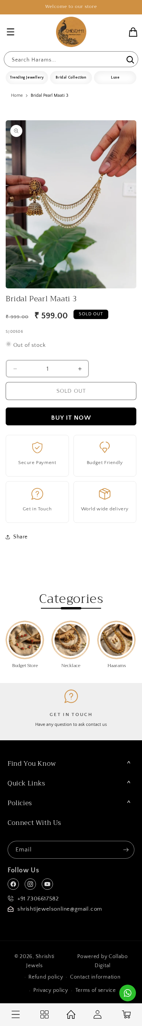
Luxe (115, 78)
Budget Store (25, 666)
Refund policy (45, 977)
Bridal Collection (71, 78)
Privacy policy (50, 990)
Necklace (70, 666)
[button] (10, 32)
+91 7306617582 (38, 898)
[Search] (129, 60)
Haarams (117, 666)
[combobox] (71, 59)
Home (17, 95)
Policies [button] (20, 803)
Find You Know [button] (32, 763)
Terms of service (95, 990)
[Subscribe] (125, 850)
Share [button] (20, 537)
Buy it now (71, 417)
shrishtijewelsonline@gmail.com (59, 909)
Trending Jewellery (27, 78)
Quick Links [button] (26, 783)
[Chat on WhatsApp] (127, 993)
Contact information (95, 977)
